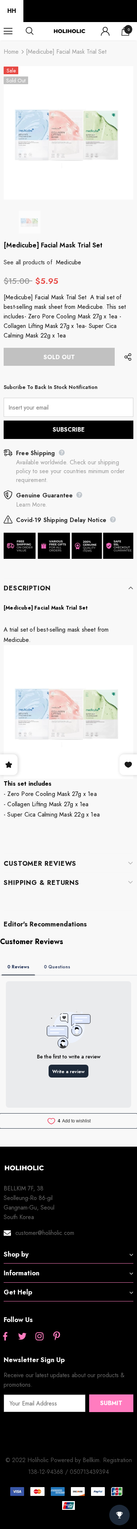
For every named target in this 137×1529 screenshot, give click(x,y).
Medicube (68, 262)
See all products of (28, 262)
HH (11, 11)
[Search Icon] (36, 31)
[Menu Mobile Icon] (8, 31)
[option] (68, 133)
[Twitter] (22, 1337)
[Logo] (69, 31)
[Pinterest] (56, 1337)
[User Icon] (105, 31)
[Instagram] (39, 1337)
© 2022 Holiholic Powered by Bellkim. (54, 1460)
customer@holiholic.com (44, 1233)
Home (11, 51)
